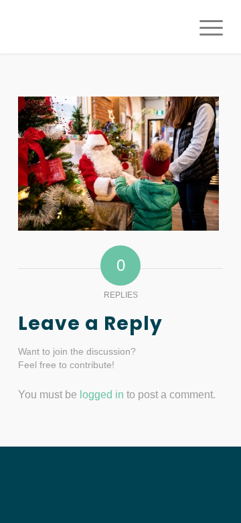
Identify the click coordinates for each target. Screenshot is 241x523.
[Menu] (204, 27)
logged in (102, 394)
